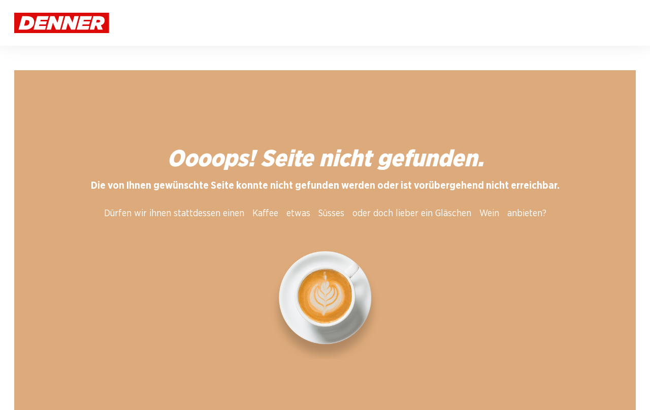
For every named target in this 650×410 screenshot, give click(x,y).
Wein (489, 213)
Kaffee (265, 213)
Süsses (331, 213)
